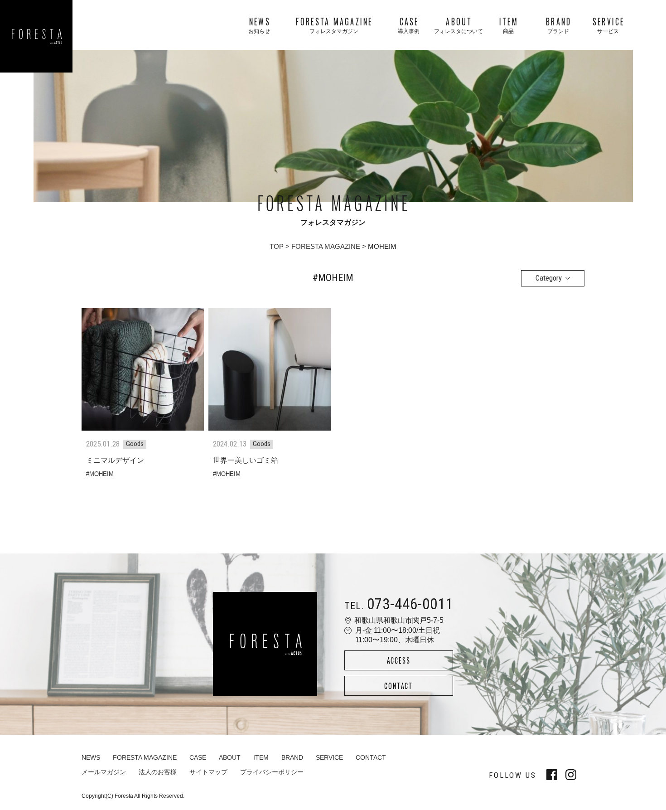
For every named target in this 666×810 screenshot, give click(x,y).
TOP (277, 246)
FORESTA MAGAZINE (325, 246)
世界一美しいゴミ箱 (245, 460)
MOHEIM (101, 473)
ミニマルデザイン (115, 460)
